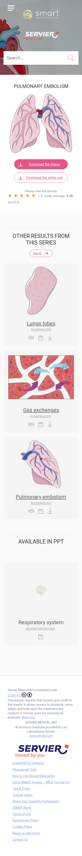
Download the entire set (44, 178)
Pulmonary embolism (41, 497)
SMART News (21, 807)
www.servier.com (41, 735)
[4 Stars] (27, 195)
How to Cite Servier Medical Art (33, 776)
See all (37, 253)
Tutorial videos (22, 795)
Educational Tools (24, 769)
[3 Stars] (21, 195)
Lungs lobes (41, 323)
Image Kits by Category (28, 763)
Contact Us (20, 839)
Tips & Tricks (21, 788)
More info (28, 717)
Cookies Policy (22, 826)
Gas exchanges (41, 410)
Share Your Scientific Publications (35, 801)
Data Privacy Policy (25, 820)
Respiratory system (40, 628)
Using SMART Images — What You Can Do (41, 782)
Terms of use (21, 814)
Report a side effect (26, 833)
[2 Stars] (16, 195)
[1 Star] (10, 195)
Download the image (44, 164)
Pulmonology (41, 329)
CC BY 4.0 (14, 695)
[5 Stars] (33, 195)
